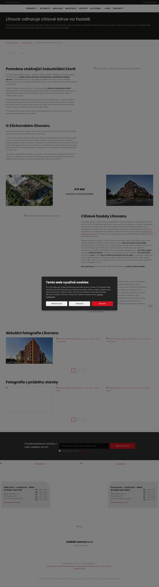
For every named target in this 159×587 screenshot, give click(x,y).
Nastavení (79, 304)
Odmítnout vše (56, 304)
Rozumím (102, 304)
